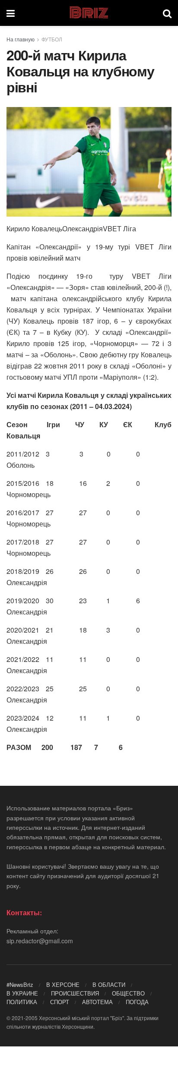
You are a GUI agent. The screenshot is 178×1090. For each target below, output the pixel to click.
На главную (20, 39)
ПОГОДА (137, 1002)
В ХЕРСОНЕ (62, 984)
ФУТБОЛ (51, 39)
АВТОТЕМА (97, 1002)
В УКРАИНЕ (22, 993)
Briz (88, 13)
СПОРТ (59, 1002)
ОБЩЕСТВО (128, 993)
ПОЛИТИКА (21, 1002)
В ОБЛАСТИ (108, 984)
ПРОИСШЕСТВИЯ (75, 993)
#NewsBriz (19, 984)
